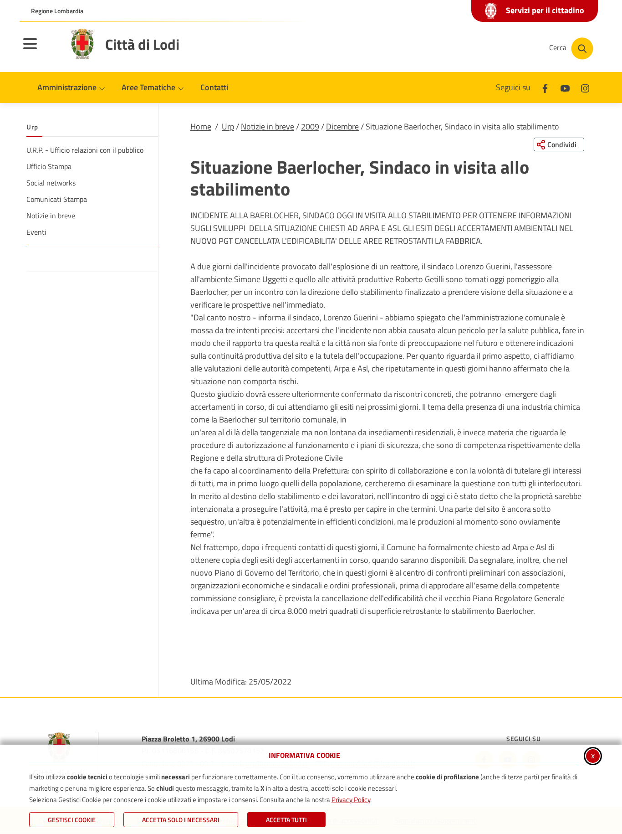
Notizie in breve (267, 126)
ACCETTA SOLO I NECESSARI (180, 819)
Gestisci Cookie (72, 819)
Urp (228, 126)
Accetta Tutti (286, 819)
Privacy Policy (350, 799)
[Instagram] (585, 87)
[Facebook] (545, 87)
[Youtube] (565, 87)
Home (200, 126)
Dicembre (342, 126)
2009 (310, 126)
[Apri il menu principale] (41, 49)
